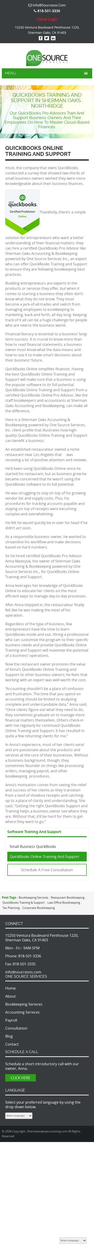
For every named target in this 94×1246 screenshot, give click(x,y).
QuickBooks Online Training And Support (44, 856)
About (10, 996)
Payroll (11, 1020)
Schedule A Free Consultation (47, 869)
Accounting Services (22, 1012)
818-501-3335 (24, 963)
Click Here (20, 1077)
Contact (12, 1044)
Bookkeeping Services (33, 897)
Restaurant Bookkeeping (67, 897)
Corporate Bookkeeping (38, 908)
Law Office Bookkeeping (63, 902)
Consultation (16, 1028)
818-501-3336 (29, 955)
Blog (9, 1036)
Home (10, 988)
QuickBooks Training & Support (24, 902)
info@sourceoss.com (49, 5)
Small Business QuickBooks (33, 846)
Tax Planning (11, 908)
